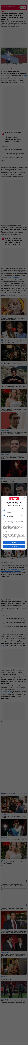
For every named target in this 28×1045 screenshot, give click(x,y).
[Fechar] (24, 497)
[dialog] (14, 523)
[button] (14, 519)
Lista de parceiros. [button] (18, 529)
